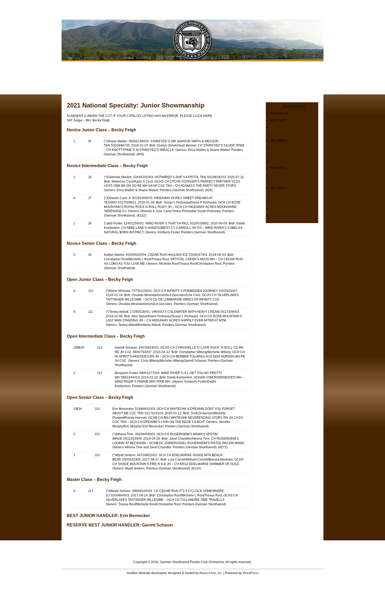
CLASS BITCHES (282, 175)
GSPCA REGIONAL (303, 113)
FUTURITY (296, 141)
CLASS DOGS (297, 168)
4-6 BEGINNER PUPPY (287, 134)
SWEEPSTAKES (301, 120)
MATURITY (278, 147)
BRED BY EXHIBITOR (285, 202)
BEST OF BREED (282, 209)
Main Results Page (283, 215)
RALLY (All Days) (282, 161)
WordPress (250, 573)
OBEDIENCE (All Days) (286, 154)
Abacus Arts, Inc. (211, 573)
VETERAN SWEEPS (284, 127)
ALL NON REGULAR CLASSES (292, 181)
